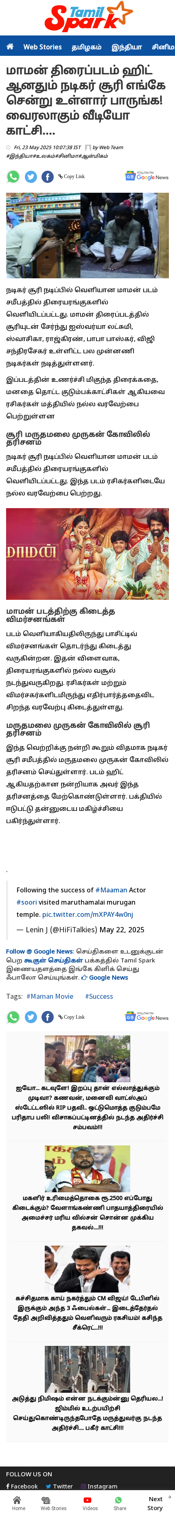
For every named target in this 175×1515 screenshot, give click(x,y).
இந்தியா (127, 48)
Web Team (111, 148)
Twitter (62, 1487)
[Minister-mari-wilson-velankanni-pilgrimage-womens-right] (87, 1170)
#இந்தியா (19, 156)
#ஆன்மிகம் (93, 156)
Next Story (155, 1504)
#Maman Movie (49, 996)
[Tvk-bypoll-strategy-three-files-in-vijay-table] (87, 1270)
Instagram (102, 1487)
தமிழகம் (87, 48)
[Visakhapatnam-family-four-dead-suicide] (87, 1060)
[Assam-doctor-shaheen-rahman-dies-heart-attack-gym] (87, 1370)
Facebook (23, 1487)
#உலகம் (44, 156)
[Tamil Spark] (87, 18)
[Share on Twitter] (31, 177)
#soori (26, 903)
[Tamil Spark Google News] (146, 176)
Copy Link (74, 176)
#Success (98, 996)
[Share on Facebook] (48, 177)
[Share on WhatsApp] (13, 177)
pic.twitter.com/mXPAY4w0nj (87, 915)
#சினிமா (66, 156)
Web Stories (43, 48)
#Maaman (111, 891)
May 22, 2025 (121, 930)
